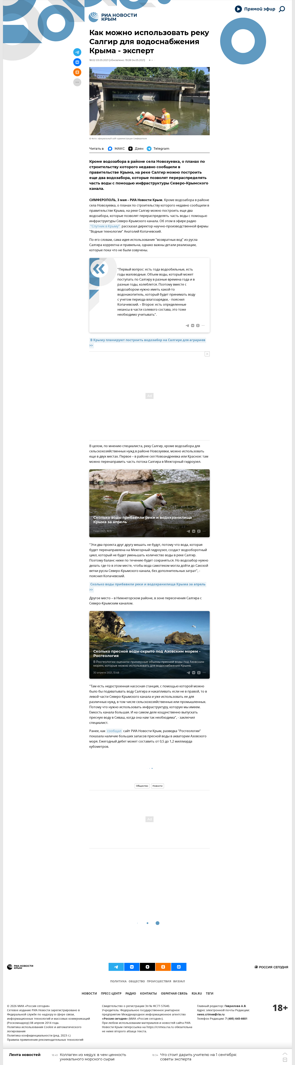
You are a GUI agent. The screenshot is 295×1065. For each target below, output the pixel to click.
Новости (158, 785)
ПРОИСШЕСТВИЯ (159, 981)
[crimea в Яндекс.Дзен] (147, 967)
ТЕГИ (209, 994)
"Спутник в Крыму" (105, 226)
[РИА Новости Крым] (112, 17)
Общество (142, 785)
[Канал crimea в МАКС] (178, 967)
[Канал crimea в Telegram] (116, 967)
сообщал (114, 731)
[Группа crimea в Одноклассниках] (163, 967)
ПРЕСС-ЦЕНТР (111, 994)
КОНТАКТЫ (148, 994)
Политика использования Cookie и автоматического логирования (44, 1029)
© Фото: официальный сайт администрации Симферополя (118, 138)
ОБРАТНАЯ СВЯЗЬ (174, 994)
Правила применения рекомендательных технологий (45, 1040)
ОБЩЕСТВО (137, 981)
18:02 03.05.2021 (98, 60)
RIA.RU (197, 994)
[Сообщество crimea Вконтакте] (131, 967)
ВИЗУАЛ (179, 981)
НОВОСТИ (89, 994)
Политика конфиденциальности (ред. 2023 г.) (38, 1035)
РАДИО (130, 994)
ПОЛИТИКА (118, 981)
